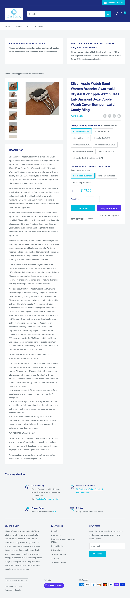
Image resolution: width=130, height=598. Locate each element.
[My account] (117, 13)
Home (7, 26)
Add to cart (83, 208)
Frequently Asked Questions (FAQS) (64, 540)
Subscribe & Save (115, 3)
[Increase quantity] (97, 199)
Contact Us (56, 535)
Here (54, 511)
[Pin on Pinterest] (109, 116)
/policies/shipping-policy (47, 499)
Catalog (18, 26)
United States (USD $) (14, 580)
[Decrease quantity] (83, 199)
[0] (122, 13)
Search (54, 531)
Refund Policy (57, 546)
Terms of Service (58, 554)
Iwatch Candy (77, 116)
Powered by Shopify (13, 590)
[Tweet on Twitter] (114, 116)
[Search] (108, 14)
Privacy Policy (57, 550)
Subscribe (97, 553)
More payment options (109, 215)
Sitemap (55, 558)
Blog (28, 26)
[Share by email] (119, 116)
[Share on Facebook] (105, 116)
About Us (39, 26)
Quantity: (75, 199)
